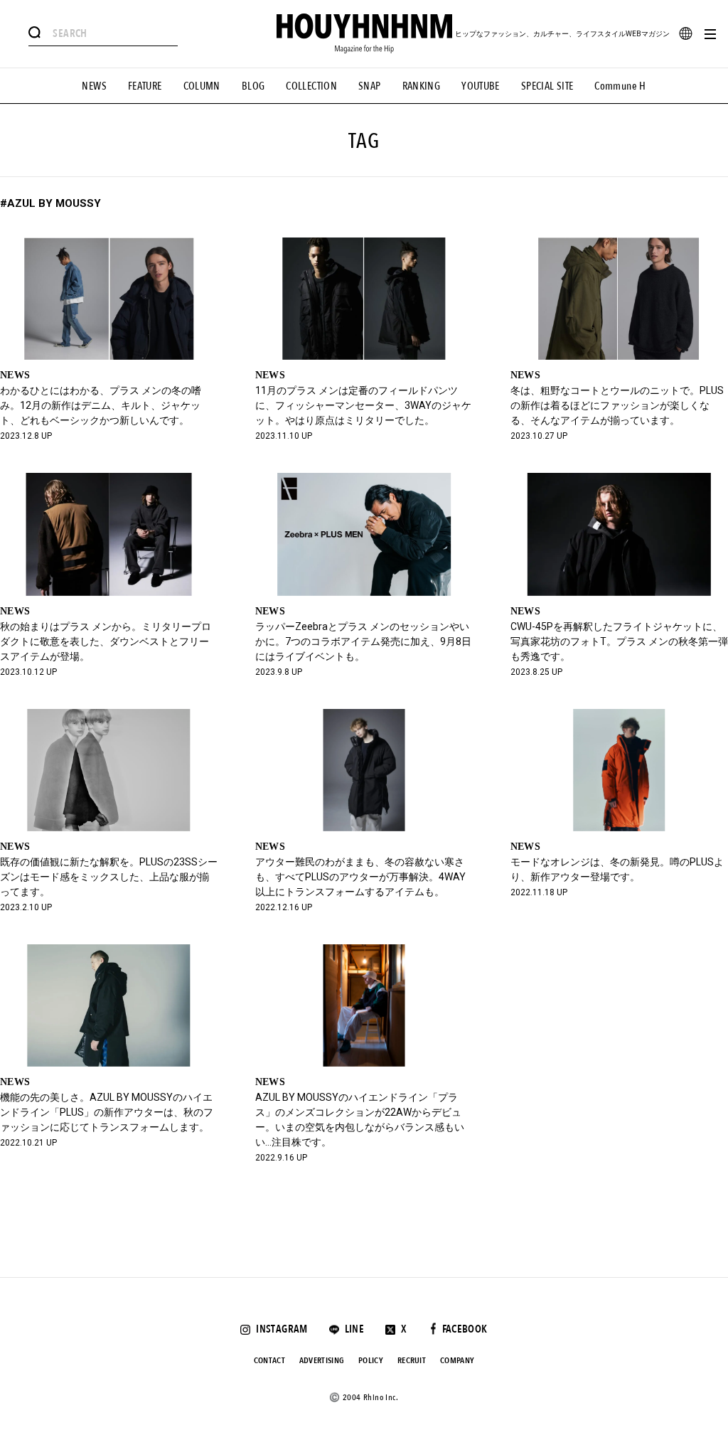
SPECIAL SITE (547, 86)
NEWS (94, 86)
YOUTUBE (480, 86)
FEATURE (145, 86)
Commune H (620, 86)
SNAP (369, 86)
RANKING (421, 86)
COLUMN (201, 86)
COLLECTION (311, 86)
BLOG (253, 86)
